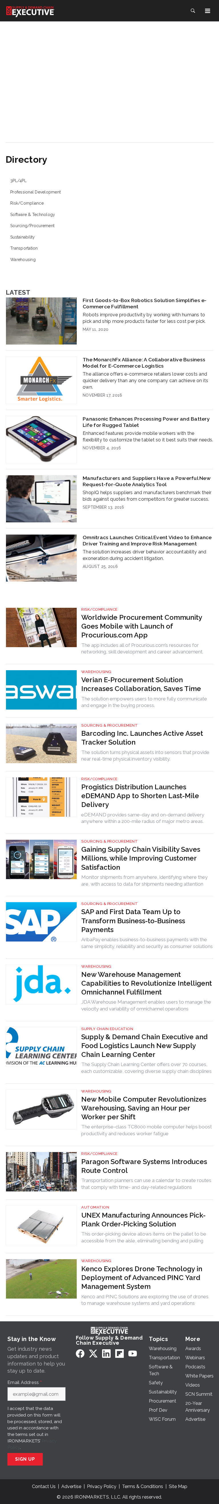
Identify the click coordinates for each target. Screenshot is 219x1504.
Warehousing (23, 259)
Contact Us (44, 1486)
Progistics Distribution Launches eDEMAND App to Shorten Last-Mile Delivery (140, 796)
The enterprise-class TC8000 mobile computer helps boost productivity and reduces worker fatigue (146, 1130)
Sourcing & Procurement (109, 725)
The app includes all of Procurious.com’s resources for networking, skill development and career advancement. (142, 648)
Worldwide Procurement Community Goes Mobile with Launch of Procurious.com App (141, 626)
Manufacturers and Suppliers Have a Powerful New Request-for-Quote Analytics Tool (147, 481)
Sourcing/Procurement (32, 225)
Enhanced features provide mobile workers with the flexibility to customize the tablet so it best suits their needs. (148, 437)
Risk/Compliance (27, 203)
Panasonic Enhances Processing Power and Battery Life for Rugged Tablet (146, 422)
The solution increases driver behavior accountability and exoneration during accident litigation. (144, 555)
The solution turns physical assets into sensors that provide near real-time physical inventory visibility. (145, 755)
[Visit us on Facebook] (80, 1353)
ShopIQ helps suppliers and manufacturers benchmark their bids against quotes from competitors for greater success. (147, 496)
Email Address (24, 1382)
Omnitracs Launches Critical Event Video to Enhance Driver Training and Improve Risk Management (147, 540)
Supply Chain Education (107, 1029)
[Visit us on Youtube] (132, 1353)
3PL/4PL (18, 180)
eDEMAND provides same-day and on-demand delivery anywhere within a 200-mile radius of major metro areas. (142, 818)
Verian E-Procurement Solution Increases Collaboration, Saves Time (141, 684)
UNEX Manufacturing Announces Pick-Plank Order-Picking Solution (143, 1219)
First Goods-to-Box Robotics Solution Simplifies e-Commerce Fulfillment (145, 303)
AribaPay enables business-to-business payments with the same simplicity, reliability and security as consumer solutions (147, 943)
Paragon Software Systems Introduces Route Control (144, 1166)
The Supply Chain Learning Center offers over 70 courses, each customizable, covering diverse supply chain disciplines (146, 1067)
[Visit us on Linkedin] (106, 1353)
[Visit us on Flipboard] (119, 1353)
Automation (95, 1207)
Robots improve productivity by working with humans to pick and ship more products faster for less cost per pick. (144, 318)
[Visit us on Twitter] (93, 1353)
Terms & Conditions (142, 1486)
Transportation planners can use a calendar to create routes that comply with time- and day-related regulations (146, 1183)
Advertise (71, 1486)
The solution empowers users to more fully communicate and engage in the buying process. (144, 702)
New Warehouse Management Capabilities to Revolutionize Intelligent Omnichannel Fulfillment (146, 983)
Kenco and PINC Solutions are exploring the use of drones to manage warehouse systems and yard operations (144, 1300)
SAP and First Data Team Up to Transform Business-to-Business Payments (133, 921)
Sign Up (25, 1459)
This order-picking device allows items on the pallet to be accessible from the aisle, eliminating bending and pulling (143, 1237)
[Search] (192, 11)
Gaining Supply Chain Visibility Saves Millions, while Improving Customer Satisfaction (140, 858)
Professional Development (35, 192)
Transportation (24, 248)
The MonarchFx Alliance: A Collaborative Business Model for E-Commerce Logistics (144, 362)
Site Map (178, 1486)
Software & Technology (32, 214)
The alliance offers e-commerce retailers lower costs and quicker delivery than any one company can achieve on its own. (145, 380)
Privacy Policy (101, 1486)
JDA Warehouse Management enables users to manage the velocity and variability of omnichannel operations (146, 1005)
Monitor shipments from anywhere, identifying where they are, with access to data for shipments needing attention (144, 880)
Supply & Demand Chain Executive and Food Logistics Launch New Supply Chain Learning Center (144, 1046)
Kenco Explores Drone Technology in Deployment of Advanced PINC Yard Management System (141, 1278)
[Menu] (207, 11)
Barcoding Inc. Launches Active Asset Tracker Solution (142, 737)
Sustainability (22, 237)
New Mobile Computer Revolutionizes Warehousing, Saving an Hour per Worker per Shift (143, 1108)
